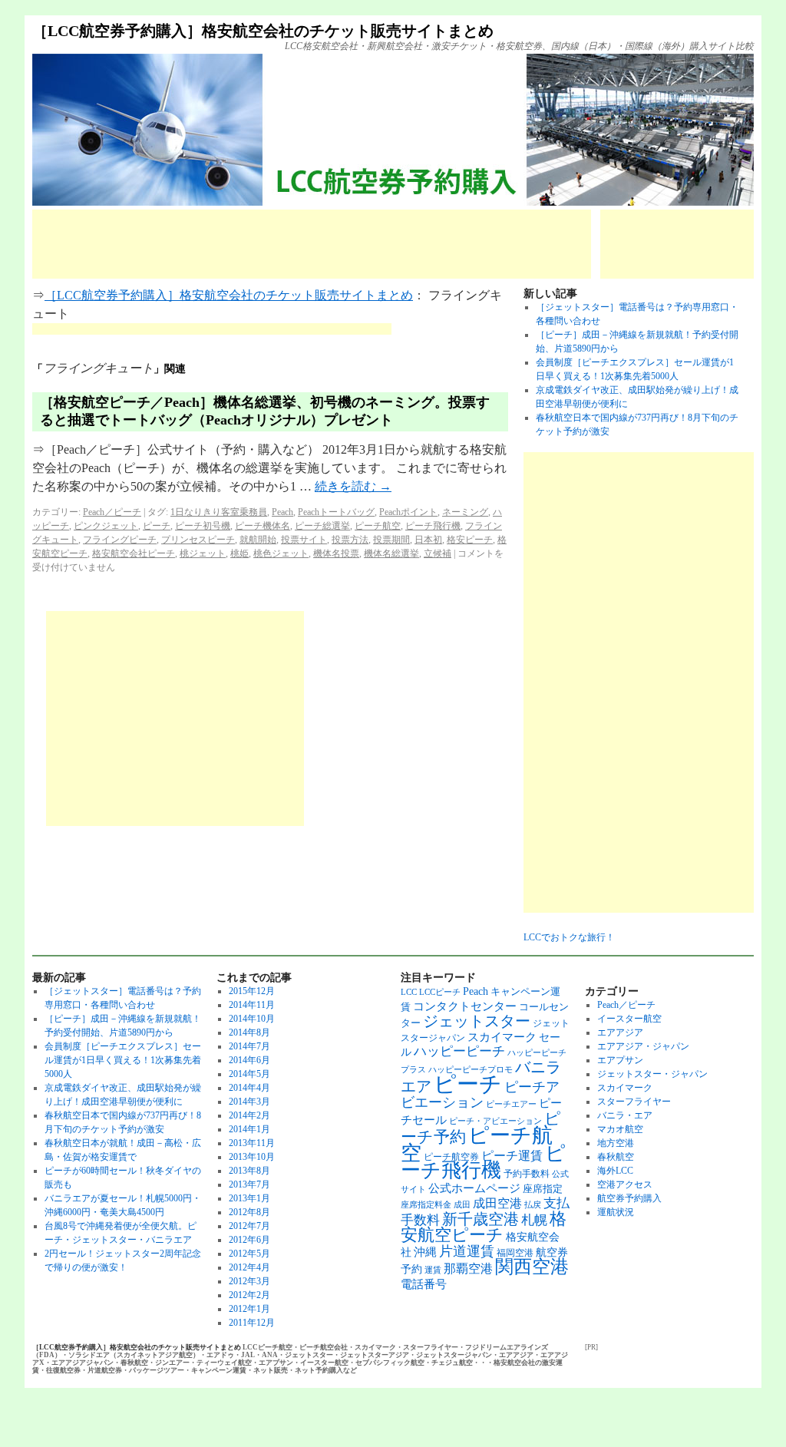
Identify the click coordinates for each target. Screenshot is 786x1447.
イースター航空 (629, 1018)
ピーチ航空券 (451, 1156)
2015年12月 (252, 991)
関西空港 (532, 1267)
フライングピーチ (120, 539)
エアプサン (620, 1060)
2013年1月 (249, 1198)
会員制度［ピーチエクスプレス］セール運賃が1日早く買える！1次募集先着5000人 (123, 1060)
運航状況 (615, 1212)
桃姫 (239, 553)
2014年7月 (249, 1046)
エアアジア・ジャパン (643, 1046)
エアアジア (620, 1032)
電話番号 (424, 1283)
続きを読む (353, 486)
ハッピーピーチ (459, 1051)
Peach (282, 512)
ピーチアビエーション (480, 1094)
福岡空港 (515, 1252)
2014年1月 (249, 1129)
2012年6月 (249, 1239)
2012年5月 (249, 1253)
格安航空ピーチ (483, 1227)
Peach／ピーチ (112, 512)
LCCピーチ (440, 992)
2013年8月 (249, 1170)
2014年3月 (249, 1101)
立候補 (437, 553)
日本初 (428, 539)
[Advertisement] (311, 244)
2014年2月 (249, 1115)
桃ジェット (203, 553)
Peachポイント (408, 512)
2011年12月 (252, 1322)
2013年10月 (252, 1156)
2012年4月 (249, 1267)
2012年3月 (249, 1281)
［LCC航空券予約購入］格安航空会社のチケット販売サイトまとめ (263, 30)
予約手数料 (527, 1173)
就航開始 (257, 539)
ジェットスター (476, 1021)
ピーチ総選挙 (322, 525)
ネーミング (465, 512)
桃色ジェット (281, 553)
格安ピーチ (470, 539)
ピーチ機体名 (262, 525)
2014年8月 (249, 1032)
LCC (409, 992)
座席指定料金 (426, 1205)
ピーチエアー (511, 1104)
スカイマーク (502, 1036)
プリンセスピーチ (198, 539)
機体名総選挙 (391, 553)
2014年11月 (252, 1004)
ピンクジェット (106, 525)
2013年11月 (252, 1143)
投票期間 (391, 539)
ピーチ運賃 (512, 1155)
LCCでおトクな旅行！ (569, 937)
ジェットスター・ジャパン (652, 1074)
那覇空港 (468, 1268)
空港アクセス (624, 1184)
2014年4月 (249, 1087)
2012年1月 (249, 1308)
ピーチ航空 (378, 525)
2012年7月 (249, 1226)
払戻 (532, 1205)
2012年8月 (249, 1212)
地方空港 (615, 1143)
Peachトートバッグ (336, 512)
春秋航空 (615, 1156)
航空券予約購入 (629, 1198)
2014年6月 (249, 1060)
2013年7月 (249, 1184)
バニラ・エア (624, 1115)
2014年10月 (252, 1018)
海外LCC (615, 1170)
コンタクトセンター (465, 1006)
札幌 (534, 1220)
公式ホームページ (474, 1187)
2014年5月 (249, 1074)
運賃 (432, 1270)
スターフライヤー (634, 1101)
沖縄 (425, 1251)
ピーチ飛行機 (433, 525)
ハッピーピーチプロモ (470, 1069)
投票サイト (304, 539)
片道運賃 (466, 1251)
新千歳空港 (480, 1219)
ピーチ (156, 525)
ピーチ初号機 (202, 525)
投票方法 (350, 539)
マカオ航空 (620, 1129)
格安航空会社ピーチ (133, 553)
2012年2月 (249, 1295)
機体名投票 (336, 553)
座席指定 (543, 1188)
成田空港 (497, 1203)
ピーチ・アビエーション (495, 1121)
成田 (462, 1205)
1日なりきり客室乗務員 (218, 512)
